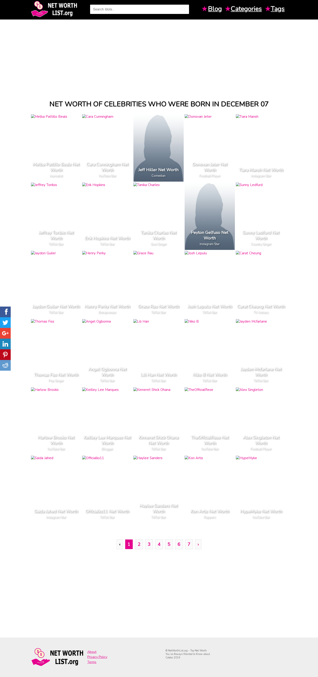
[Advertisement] (159, 55)
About (91, 652)
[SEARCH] (183, 9)
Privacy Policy (97, 657)
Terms (91, 662)
